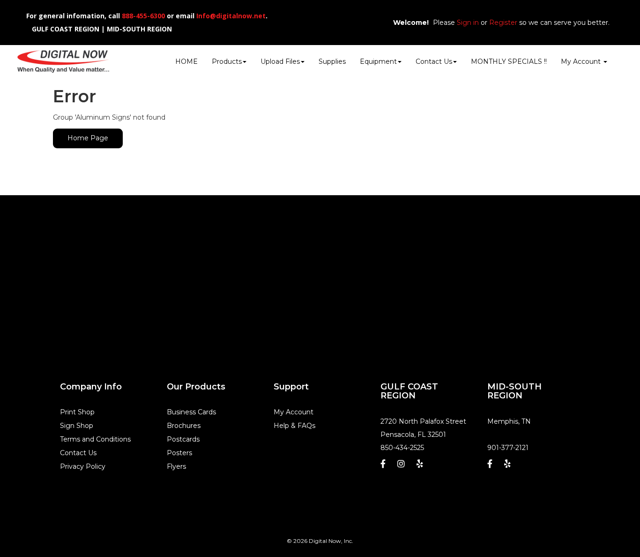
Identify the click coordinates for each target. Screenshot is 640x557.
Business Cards (191, 412)
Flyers (176, 466)
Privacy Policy (82, 466)
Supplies (332, 61)
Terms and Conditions (95, 439)
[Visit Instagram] (402, 466)
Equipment (378, 61)
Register (503, 22)
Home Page (87, 138)
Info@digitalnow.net (231, 15)
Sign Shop (76, 425)
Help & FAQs (294, 425)
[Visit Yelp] (421, 466)
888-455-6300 (143, 15)
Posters (179, 453)
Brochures (184, 425)
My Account (293, 412)
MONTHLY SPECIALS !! (509, 61)
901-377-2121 (507, 447)
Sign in (468, 22)
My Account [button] (582, 61)
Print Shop (77, 412)
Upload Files (280, 61)
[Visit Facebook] (384, 466)
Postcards (183, 439)
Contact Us (434, 61)
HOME (186, 61)
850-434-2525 (402, 447)
